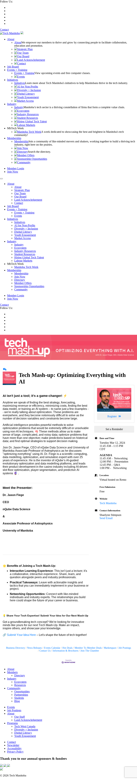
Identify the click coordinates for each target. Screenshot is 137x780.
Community (24, 162)
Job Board (13, 66)
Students (19, 697)
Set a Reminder (114, 429)
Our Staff (19, 716)
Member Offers (25, 155)
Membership (14, 138)
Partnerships (21, 694)
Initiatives (12, 79)
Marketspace (110, 648)
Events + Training (17, 69)
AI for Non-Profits (27, 86)
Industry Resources (28, 114)
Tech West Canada (24, 726)
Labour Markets (26, 125)
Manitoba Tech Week (29, 131)
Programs (12, 723)
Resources (20, 685)
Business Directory (15, 648)
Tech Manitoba (108, 503)
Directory (22, 151)
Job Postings (124, 648)
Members (12, 672)
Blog (17, 701)
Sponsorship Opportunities (32, 158)
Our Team (23, 52)
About (10, 39)
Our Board (23, 56)
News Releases (34, 648)
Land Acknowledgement (31, 59)
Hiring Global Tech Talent (32, 121)
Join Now (22, 148)
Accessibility (14, 748)
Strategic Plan (25, 49)
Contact (4, 29)
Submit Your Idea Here (21, 634)
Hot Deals (67, 648)
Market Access (25, 100)
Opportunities (22, 691)
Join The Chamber (89, 650)
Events (21, 76)
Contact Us (44, 650)
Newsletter (13, 745)
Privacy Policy (15, 751)
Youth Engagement (28, 97)
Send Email (106, 518)
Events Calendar (52, 648)
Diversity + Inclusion (29, 90)
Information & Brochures (65, 650)
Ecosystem (23, 110)
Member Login (15, 168)
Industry (11, 104)
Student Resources (27, 117)
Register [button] (112, 416)
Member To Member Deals (88, 648)
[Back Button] (4, 370)
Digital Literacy (26, 93)
